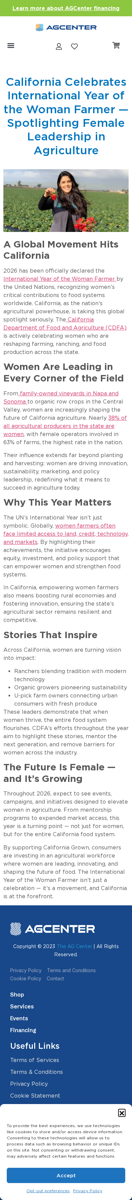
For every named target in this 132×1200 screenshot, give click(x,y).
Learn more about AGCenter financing (66, 8)
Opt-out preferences (48, 1190)
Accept (66, 1176)
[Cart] (116, 45)
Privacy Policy (87, 1190)
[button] (121, 1112)
